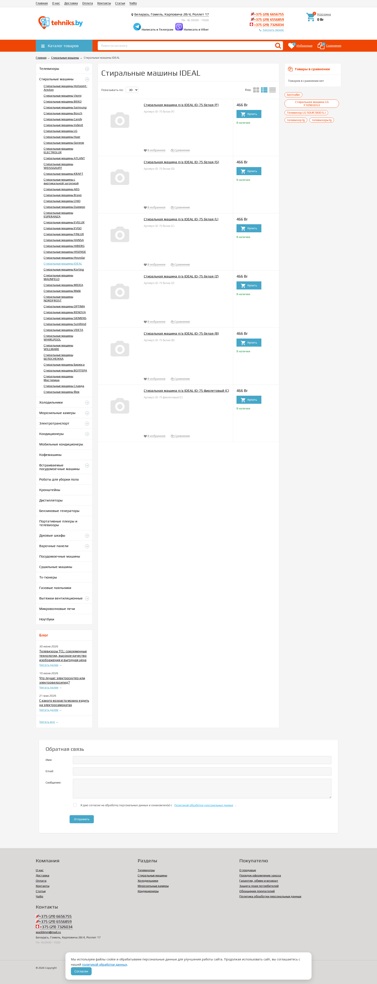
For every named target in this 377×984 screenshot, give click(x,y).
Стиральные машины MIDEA (63, 285)
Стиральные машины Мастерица (58, 378)
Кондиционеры (148, 891)
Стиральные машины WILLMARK (58, 347)
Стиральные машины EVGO (63, 228)
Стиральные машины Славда (64, 386)
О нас (56, 3)
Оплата (87, 3)
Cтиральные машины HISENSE (65, 251)
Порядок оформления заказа (260, 875)
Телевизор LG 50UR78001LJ (306, 112)
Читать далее (48, 665)
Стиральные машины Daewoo (64, 207)
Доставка (71, 3)
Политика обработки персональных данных (270, 896)
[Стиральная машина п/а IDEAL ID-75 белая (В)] (119, 350)
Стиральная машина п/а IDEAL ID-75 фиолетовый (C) (186, 390)
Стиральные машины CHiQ (62, 201)
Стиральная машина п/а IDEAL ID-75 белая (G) (181, 162)
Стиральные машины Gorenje (64, 142)
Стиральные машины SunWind (65, 324)
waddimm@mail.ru (48, 932)
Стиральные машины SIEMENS (65, 318)
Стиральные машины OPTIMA (64, 306)
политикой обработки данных (104, 964)
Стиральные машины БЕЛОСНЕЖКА (58, 356)
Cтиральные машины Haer (62, 137)
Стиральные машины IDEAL (63, 263)
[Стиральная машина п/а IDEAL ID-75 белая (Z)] (119, 293)
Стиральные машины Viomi (62, 95)
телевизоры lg (322, 120)
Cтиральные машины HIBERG (64, 246)
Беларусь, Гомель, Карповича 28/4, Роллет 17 (171, 14)
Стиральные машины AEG (61, 189)
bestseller (293, 94)
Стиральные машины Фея (61, 392)
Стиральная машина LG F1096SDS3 (312, 103)
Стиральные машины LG (60, 131)
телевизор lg (296, 120)
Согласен (81, 971)
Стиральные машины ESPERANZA (58, 214)
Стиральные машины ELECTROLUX (58, 150)
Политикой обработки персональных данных (203, 805)
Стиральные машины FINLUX (64, 234)
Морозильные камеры (153, 886)
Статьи (120, 3)
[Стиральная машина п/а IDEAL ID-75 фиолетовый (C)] (119, 407)
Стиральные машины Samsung (65, 107)
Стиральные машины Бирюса (64, 364)
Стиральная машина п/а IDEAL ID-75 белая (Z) (181, 276)
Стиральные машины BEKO (63, 101)
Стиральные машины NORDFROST (58, 298)
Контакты (104, 3)
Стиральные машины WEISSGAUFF (58, 165)
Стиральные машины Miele (62, 291)
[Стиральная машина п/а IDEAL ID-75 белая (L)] (119, 236)
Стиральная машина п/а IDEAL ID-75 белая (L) (181, 219)
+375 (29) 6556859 (269, 19)
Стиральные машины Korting (64, 269)
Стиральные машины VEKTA (63, 330)
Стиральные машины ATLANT (64, 158)
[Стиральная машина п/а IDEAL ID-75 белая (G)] (119, 178)
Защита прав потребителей (259, 886)
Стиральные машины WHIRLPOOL (58, 337)
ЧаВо (133, 3)
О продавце (247, 870)
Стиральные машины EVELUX (64, 222)
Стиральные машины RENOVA (65, 312)
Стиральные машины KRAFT (63, 173)
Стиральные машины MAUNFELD (58, 277)
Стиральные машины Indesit (63, 125)
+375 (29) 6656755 (269, 14)
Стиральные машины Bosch (63, 113)
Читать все (47, 722)
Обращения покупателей (257, 891)
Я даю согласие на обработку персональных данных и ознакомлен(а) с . (158, 805)
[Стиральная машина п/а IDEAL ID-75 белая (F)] (119, 121)
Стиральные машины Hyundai (64, 257)
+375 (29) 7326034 (269, 25)
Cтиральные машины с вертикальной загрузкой (61, 181)
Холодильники (148, 880)
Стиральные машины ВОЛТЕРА (65, 370)
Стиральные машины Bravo (63, 195)
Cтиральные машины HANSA (64, 240)
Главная (42, 3)
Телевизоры (146, 870)
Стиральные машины (152, 875)
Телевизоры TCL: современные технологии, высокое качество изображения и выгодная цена (63, 655)
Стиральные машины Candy (63, 119)
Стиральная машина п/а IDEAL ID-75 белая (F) (181, 105)
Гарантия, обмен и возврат (258, 880)
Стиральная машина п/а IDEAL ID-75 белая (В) (181, 333)
